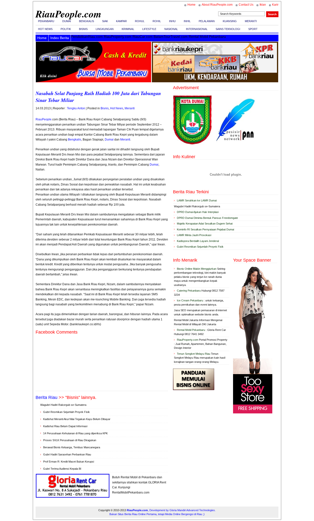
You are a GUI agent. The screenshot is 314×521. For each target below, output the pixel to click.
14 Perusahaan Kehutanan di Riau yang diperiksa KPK (75, 433)
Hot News (45, 29)
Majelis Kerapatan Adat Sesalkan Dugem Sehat (205, 223)
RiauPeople (44, 119)
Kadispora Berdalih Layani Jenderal (198, 240)
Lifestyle (149, 29)
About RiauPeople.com (217, 4)
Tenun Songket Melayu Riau (193, 353)
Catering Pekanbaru (189, 290)
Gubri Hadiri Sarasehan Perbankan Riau (67, 454)
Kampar (121, 21)
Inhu (172, 21)
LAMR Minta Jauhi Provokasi (194, 235)
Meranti (251, 21)
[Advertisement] (101, 382)
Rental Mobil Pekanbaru (191, 329)
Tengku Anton (76, 108)
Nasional (171, 29)
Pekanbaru (46, 21)
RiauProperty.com (187, 339)
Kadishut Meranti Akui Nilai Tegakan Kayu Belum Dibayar (76, 419)
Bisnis (83, 29)
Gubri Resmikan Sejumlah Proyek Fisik (66, 411)
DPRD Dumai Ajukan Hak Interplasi (198, 212)
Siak (105, 21)
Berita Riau (46, 397)
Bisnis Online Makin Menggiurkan (196, 268)
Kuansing (230, 21)
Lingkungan (105, 29)
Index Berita (59, 38)
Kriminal (128, 29)
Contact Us (246, 4)
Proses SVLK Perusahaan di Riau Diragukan (69, 440)
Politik (66, 29)
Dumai (66, 21)
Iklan (263, 4)
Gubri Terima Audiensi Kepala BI (62, 468)
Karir (275, 4)
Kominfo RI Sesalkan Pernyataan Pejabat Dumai (205, 229)
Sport (253, 29)
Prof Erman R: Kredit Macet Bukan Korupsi (68, 461)
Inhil (187, 21)
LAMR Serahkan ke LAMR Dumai (197, 200)
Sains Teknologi (228, 29)
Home (191, 4)
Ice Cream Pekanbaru (190, 300)
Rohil (157, 21)
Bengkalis (86, 21)
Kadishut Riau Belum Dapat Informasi (65, 426)
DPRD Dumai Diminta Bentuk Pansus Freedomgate (207, 217)
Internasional (197, 29)
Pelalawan (207, 21)
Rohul (139, 21)
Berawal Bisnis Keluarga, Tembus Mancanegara (71, 447)
